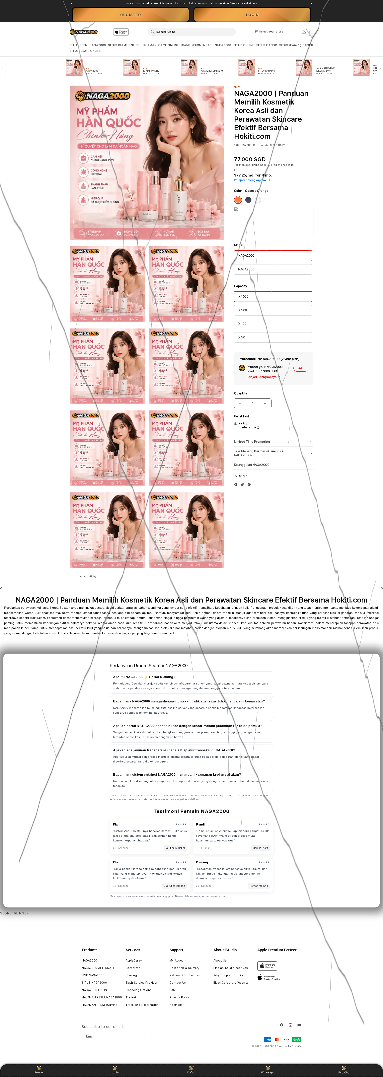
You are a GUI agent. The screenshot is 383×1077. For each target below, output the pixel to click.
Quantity (240, 393)
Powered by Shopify (289, 1046)
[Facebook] (237, 485)
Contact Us (178, 982)
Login (115, 1072)
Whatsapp (267, 1072)
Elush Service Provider (141, 982)
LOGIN (252, 15)
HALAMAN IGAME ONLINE (160, 45)
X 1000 (243, 296)
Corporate (133, 967)
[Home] (84, 32)
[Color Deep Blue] (248, 200)
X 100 (242, 324)
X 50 (241, 337)
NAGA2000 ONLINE (95, 990)
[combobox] (192, 31)
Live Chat (344, 1072)
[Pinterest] (250, 485)
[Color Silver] (258, 200)
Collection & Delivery (185, 967)
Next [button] (311, 4)
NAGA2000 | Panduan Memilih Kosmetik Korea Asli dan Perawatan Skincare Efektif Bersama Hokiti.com (191, 3)
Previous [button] (72, 4)
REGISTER (130, 15)
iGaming (131, 975)
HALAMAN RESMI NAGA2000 (102, 997)
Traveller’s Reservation (142, 1004)
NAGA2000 (223, 45)
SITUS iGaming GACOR (296, 45)
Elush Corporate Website (231, 982)
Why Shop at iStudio (228, 975)
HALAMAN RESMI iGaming (100, 1004)
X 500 (242, 310)
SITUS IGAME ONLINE (123, 45)
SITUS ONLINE (243, 45)
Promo (39, 1072)
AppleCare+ (134, 960)
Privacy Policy (180, 997)
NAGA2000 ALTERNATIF (98, 967)
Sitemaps (176, 1004)
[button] (88, 45)
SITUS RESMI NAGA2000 (88, 45)
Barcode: (263, 145)
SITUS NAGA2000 (94, 982)
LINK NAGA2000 (93, 975)
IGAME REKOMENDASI (196, 45)
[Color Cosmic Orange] (238, 200)
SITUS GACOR (266, 45)
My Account (178, 960)
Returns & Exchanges (185, 975)
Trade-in (132, 997)
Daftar (191, 1072)
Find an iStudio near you (230, 967)
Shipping (258, 165)
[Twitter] (243, 485)
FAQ (173, 990)
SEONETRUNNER (14, 913)
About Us (220, 960)
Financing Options (138, 990)
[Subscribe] (143, 1037)
